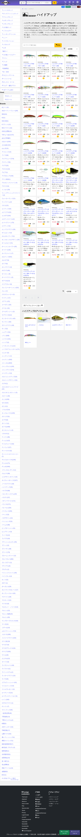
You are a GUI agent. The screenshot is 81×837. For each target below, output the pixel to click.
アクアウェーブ (8, 158)
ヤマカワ (5, 644)
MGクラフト (7, 128)
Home (26, 8)
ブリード (6, 552)
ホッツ (5, 579)
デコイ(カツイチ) (9, 459)
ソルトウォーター (53, 801)
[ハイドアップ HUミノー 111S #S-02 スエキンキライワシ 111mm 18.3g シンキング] (58, 87)
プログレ (5, 569)
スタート (6, 396)
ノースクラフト (8, 484)
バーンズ (5, 514)
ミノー (5, 37)
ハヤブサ (6, 490)
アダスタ (6, 169)
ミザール (6, 627)
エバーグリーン (8, 222)
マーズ (5, 624)
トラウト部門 (38, 797)
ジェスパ (5, 352)
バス (63, 6)
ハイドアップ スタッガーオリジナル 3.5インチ (71, 211)
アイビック (6, 152)
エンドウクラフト (8, 229)
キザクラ (6, 270)
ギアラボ (6, 281)
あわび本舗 (6, 138)
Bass (38, 815)
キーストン (6, 274)
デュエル (6, 463)
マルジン (6, 617)
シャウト (6, 339)
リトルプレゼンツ (8, 689)
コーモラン (6, 304)
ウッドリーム (7, 202)
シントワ (5, 342)
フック (5, 61)
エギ (4, 48)
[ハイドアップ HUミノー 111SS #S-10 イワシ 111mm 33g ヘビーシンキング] (72, 143)
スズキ (5, 383)
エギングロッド (8, 20)
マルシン (6, 610)
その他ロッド (7, 27)
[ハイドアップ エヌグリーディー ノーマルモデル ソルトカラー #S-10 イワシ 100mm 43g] (43, 201)
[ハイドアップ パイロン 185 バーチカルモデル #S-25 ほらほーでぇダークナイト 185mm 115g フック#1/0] (29, 264)
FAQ (23, 806)
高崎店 (38, 799)
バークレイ (7, 511)
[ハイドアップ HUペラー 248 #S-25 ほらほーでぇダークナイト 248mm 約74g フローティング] (72, 56)
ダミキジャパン (7, 430)
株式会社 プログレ (8, 747)
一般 (79, 6)
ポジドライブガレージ (10, 590)
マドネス (5, 603)
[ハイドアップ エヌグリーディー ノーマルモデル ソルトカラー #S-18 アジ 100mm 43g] (58, 201)
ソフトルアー (7, 30)
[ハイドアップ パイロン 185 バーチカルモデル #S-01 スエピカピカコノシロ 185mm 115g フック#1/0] (29, 233)
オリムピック (7, 233)
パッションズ (7, 521)
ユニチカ (6, 658)
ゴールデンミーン (8, 311)
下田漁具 (6, 716)
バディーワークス (8, 501)
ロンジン (5, 706)
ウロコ (5, 205)
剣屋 (4, 723)
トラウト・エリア (53, 799)
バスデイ (6, 497)
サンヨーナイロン (8, 318)
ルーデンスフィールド (9, 696)
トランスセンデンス (9, 470)
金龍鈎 (5, 771)
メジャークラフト (9, 638)
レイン (5, 699)
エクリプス (6, 212)
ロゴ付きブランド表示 (10, 779)
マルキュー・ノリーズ (10, 607)
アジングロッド (8, 17)
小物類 (5, 65)
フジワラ (6, 538)
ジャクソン (7, 359)
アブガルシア (7, 176)
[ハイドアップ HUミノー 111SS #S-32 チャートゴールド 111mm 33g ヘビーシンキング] (29, 170)
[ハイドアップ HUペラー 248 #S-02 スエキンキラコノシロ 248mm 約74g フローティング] (43, 56)
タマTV (5, 420)
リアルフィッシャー (9, 682)
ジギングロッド (8, 24)
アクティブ (6, 162)
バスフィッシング (53, 797)
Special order (25, 808)
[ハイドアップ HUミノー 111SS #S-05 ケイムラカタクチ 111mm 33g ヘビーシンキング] (58, 143)
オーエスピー (7, 243)
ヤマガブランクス (8, 648)
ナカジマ (6, 473)
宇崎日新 (6, 730)
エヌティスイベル (8, 219)
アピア (5, 172)
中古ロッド (8, 96)
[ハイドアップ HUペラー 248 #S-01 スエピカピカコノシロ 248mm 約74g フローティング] (29, 56)
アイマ (5, 155)
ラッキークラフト (8, 675)
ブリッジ (5, 545)
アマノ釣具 (6, 179)
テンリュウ (6, 447)
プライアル (6, 566)
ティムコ (6, 440)
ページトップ (75, 832)
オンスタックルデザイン (11, 239)
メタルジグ (6, 44)
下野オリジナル (7, 720)
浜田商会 (6, 758)
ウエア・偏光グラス (9, 85)
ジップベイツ (7, 356)
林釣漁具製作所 (7, 744)
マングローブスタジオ (10, 621)
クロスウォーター (8, 294)
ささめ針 (6, 145)
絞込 (58, 45)
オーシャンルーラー (9, 246)
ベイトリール (7, 78)
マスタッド (6, 600)
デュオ (6, 466)
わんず (5, 148)
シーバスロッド (8, 10)
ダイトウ (5, 423)
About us (24, 801)
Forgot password (26, 819)
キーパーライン (7, 277)
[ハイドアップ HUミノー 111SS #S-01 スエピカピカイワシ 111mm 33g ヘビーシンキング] (72, 116)
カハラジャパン (7, 253)
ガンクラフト (7, 267)
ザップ (5, 328)
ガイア (5, 263)
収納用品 (6, 68)
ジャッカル (7, 363)
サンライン (6, 322)
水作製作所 (6, 754)
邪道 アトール (7, 768)
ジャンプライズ (8, 370)
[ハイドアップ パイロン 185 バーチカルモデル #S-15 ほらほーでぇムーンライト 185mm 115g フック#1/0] (58, 233)
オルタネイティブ (8, 236)
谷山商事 (5, 764)
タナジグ (6, 416)
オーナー (6, 250)
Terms (23, 810)
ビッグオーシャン (8, 528)
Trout (38, 817)
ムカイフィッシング (9, 631)
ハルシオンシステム (9, 494)
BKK (4, 114)
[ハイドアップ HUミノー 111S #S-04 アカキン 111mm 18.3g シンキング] (29, 116)
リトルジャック (8, 686)
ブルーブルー (7, 559)
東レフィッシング (8, 737)
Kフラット (6, 124)
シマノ (5, 335)
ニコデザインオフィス (9, 477)
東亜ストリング (7, 740)
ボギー (5, 583)
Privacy (24, 812)
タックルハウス (8, 413)
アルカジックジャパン (9, 182)
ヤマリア (6, 651)
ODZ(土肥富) (7, 131)
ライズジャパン (8, 665)
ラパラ (5, 679)
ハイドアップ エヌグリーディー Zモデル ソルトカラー (57, 180)
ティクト (6, 437)
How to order (25, 803)
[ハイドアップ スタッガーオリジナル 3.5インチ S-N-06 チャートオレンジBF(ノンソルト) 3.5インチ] (72, 201)
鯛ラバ (5, 51)
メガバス (6, 634)
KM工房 (5, 121)
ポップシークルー (8, 593)
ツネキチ (5, 433)
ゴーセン (6, 308)
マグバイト (6, 597)
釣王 (4, 775)
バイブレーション (8, 41)
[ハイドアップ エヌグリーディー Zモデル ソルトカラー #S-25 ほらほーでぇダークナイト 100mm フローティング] (72, 170)
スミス (5, 399)
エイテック (6, 209)
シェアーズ (6, 332)
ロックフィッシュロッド (10, 13)
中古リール (8, 99)
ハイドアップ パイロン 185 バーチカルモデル (29, 242)
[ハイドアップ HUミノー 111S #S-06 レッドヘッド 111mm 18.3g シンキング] (43, 116)
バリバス (6, 504)
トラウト (68, 6)
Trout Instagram (27, 830)
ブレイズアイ (7, 562)
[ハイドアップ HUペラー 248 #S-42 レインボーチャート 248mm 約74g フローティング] (29, 87)
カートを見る (65, 832)
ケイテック (6, 298)
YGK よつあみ (8, 135)
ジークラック (7, 373)
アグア (5, 165)
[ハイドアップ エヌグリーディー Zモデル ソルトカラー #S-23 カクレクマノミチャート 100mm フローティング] (58, 170)
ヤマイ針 (6, 641)
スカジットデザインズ (9, 380)
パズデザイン (7, 518)
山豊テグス (6, 734)
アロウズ (5, 186)
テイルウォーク (8, 444)
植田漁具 (5, 751)
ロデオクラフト (7, 703)
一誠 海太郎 (7, 713)
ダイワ (6, 427)
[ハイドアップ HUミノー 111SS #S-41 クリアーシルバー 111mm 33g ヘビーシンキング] (43, 170)
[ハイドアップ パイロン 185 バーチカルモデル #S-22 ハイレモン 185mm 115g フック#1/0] (72, 233)
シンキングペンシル (9, 34)
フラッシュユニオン (9, 542)
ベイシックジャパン (9, 573)
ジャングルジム (8, 366)
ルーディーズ (7, 692)
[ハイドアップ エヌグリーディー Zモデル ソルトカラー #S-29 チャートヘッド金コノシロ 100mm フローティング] (29, 201)
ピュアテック (7, 531)
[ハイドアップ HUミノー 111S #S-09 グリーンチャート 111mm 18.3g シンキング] (58, 116)
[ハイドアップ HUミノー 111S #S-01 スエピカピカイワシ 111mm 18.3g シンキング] (43, 87)
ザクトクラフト (8, 325)
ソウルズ (6, 409)
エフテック (6, 226)
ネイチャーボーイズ (10, 480)
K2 (3, 117)
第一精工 (5, 761)
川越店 (38, 801)
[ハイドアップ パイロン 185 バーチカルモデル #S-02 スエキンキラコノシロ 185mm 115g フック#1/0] (43, 233)
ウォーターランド (8, 198)
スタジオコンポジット (9, 392)
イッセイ (6, 189)
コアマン (6, 301)
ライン (5, 58)
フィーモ (6, 535)
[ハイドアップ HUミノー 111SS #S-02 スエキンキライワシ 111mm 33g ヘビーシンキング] (29, 143)
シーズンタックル (8, 346)
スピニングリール (8, 75)
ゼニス (5, 406)
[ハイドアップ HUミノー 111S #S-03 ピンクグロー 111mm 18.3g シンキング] (72, 87)
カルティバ (7, 257)
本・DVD (6, 72)
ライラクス (6, 668)
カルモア (5, 260)
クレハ (5, 291)
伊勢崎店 (39, 804)
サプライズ (7, 315)
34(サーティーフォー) (10, 110)
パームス (6, 525)
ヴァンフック (7, 710)
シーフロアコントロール (11, 349)
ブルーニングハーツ (9, 555)
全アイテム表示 (8, 90)
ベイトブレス (7, 576)
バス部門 (37, 795)
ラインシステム (7, 672)
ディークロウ (7, 450)
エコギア (6, 215)
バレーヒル (6, 507)
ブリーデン (6, 549)
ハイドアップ (7, 487)
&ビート (5, 107)
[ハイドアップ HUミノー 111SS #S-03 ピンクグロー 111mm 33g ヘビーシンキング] (43, 143)
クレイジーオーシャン (10, 287)
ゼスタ (5, 403)
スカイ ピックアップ (9, 376)
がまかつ (6, 141)
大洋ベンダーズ (7, 727)
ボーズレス (6, 586)
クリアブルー (7, 284)
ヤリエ (5, 655)
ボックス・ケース (8, 82)
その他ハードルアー (9, 55)
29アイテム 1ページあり (32, 305)
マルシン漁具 (7, 614)
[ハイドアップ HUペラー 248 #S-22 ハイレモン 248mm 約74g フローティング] (58, 56)
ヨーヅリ (5, 662)
